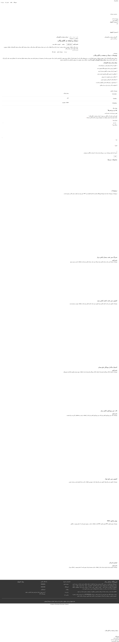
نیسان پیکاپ (67, 48)
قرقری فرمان (113, 562)
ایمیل (115, 145)
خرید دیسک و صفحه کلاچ (41, 47)
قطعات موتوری (69, 47)
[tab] (65, 52)
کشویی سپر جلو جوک (111, 479)
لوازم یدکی (73, 48)
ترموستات (114, 190)
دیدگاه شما (114, 124)
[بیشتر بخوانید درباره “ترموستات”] (115, 199)
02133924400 (88, 594)
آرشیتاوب (46, 601)
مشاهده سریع (115, 202)
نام (116, 139)
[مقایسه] (115, 188)
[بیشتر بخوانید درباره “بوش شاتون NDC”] (115, 529)
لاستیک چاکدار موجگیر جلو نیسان (107, 367)
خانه (77, 37)
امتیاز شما (114, 120)
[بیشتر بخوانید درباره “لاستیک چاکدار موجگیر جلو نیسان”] (115, 377)
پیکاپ (70, 37)
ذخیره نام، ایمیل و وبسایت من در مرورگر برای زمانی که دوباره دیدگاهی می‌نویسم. (100, 152)
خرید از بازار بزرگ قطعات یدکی (52, 47)
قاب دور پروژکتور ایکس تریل (109, 410)
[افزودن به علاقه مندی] (115, 196)
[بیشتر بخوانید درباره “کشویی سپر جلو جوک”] (115, 487)
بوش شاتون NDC (112, 521)
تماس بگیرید (69, 44)
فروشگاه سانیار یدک (110, 582)
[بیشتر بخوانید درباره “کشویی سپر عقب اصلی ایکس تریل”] (115, 309)
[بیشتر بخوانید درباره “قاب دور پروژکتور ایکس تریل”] (115, 420)
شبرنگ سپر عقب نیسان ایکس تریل (107, 257)
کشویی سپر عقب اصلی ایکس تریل (107, 300)
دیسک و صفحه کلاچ (26, 47)
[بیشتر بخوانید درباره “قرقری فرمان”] (115, 572)
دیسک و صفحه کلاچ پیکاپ (16, 47)
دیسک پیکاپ (32, 47)
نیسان (73, 37)
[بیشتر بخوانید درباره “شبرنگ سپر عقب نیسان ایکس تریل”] (115, 267)
